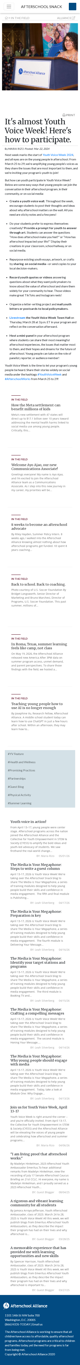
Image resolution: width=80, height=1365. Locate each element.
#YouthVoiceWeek (50, 374)
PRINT (70, 115)
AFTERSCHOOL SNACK (41, 6)
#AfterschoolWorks (18, 379)
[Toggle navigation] (9, 6)
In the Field (20, 18)
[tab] (40, 754)
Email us (37, 1324)
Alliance (64, 18)
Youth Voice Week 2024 (58, 154)
